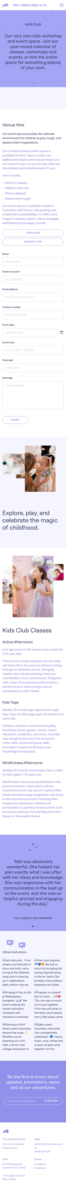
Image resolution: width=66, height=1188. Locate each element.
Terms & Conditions (13, 1144)
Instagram (40, 1164)
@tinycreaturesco (14, 952)
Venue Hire (33, 233)
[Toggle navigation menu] (61, 5)
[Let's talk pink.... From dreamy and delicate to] (17, 973)
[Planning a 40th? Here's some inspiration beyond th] (17, 1037)
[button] (29, 926)
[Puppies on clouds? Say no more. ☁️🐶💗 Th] (49, 1005)
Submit (15, 420)
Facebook (39, 1168)
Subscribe (51, 1101)
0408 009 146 (42, 1151)
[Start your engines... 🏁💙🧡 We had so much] (49, 973)
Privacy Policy (10, 1148)
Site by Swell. (9, 1179)
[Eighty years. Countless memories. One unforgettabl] (49, 1037)
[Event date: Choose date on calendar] (62, 332)
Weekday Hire (33, 242)
